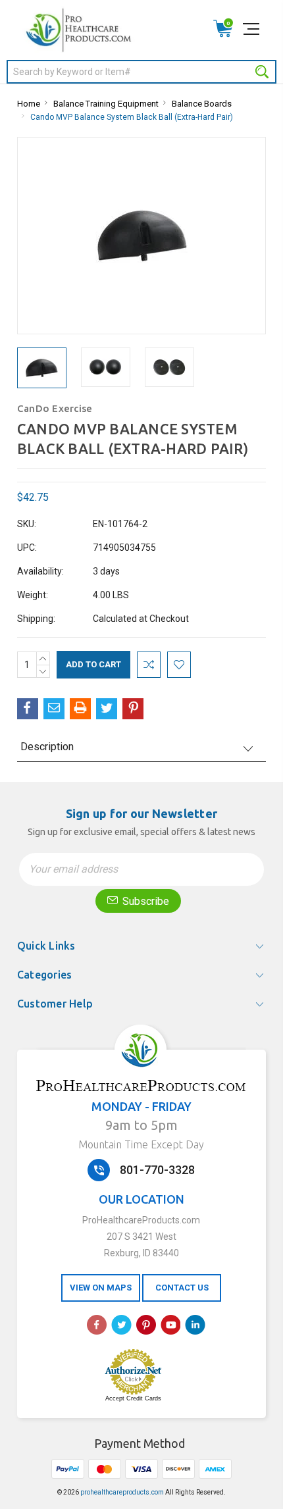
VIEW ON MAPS (101, 1287)
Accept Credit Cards (133, 1398)
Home (28, 104)
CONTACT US (182, 1287)
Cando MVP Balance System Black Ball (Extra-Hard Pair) (131, 117)
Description (47, 746)
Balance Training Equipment (106, 104)
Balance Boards (202, 104)
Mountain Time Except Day (141, 1144)
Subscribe (144, 901)
